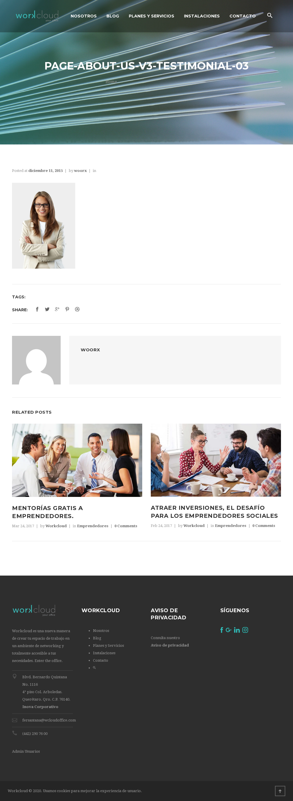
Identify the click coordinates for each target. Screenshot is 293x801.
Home (111, 82)
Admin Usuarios (26, 751)
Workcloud (56, 526)
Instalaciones (104, 653)
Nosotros (101, 630)
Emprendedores (92, 526)
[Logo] (37, 16)
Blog (97, 638)
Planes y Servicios (108, 645)
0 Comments (125, 526)
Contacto (100, 660)
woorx (80, 170)
